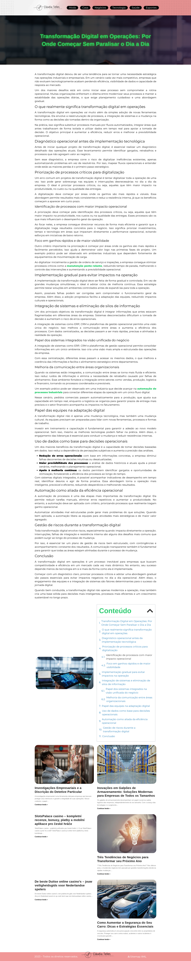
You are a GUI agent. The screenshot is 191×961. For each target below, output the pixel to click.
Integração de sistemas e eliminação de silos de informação (126, 682)
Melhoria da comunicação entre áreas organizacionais (129, 699)
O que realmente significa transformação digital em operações (127, 631)
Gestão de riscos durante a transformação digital (119, 729)
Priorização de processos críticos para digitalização (125, 648)
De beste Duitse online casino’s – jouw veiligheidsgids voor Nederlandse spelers (63, 885)
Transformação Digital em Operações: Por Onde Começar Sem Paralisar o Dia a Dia (126, 623)
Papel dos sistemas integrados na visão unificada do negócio (126, 691)
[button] (150, 610)
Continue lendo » (41, 804)
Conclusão (109, 736)
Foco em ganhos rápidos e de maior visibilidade (128, 665)
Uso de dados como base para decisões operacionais (126, 712)
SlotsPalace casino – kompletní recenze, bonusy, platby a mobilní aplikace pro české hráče (60, 820)
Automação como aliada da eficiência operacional (125, 721)
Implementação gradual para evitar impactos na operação (123, 674)
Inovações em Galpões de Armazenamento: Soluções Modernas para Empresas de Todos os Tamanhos (126, 791)
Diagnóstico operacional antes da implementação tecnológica (122, 640)
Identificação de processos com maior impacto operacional (129, 657)
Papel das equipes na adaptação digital (126, 706)
